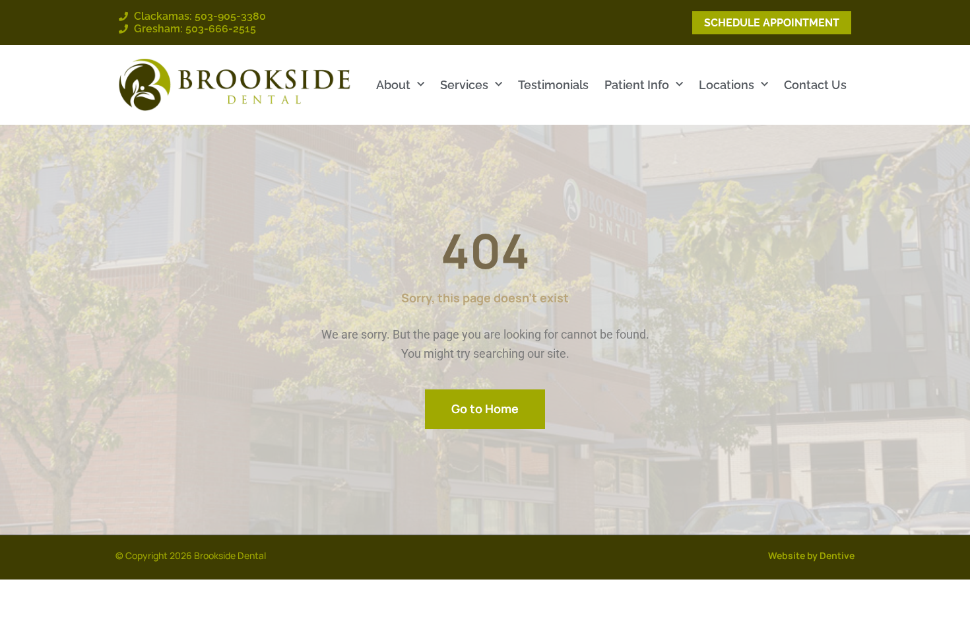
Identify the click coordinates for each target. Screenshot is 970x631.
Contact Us (815, 85)
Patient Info (636, 85)
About (393, 85)
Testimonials (553, 85)
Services (464, 85)
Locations (726, 85)
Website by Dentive (811, 555)
